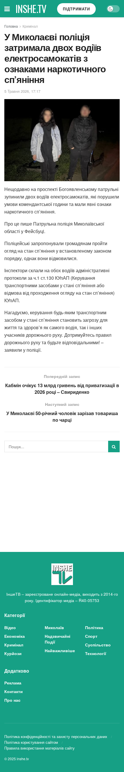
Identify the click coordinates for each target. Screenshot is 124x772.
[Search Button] (114, 446)
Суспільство (98, 645)
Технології (95, 653)
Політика (94, 627)
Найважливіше (60, 650)
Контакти (13, 691)
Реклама (12, 683)
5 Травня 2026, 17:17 (22, 91)
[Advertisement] (62, 497)
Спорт (91, 636)
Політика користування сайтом (31, 742)
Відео (10, 627)
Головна (11, 26)
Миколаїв (54, 627)
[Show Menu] (7, 8)
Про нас (12, 700)
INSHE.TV (31, 9)
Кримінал (30, 26)
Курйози (13, 653)
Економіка (14, 636)
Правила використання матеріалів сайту (39, 748)
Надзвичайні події (57, 639)
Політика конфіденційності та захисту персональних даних (55, 736)
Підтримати (76, 9)
